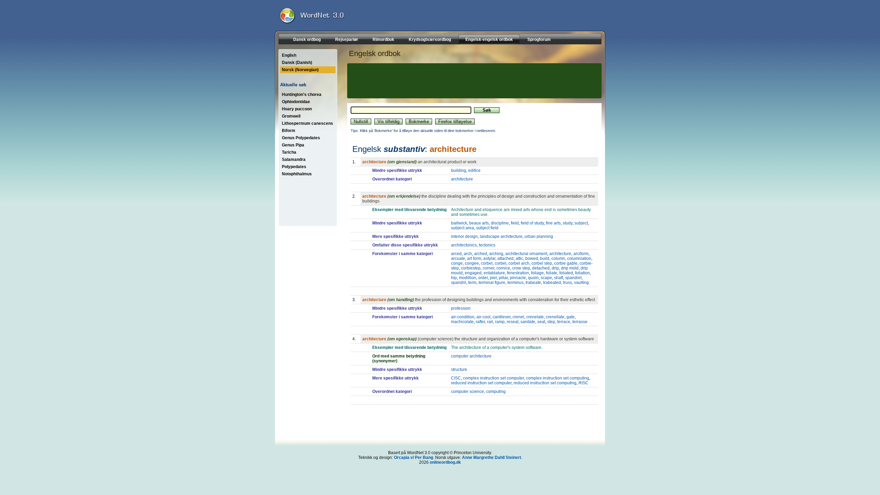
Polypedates (294, 166)
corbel (487, 263)
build (544, 258)
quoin (533, 277)
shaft (558, 277)
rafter (480, 321)
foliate (551, 273)
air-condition (462, 317)
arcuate (458, 258)
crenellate (555, 317)
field (515, 223)
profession (461, 308)
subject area (462, 228)
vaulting (581, 282)
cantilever (501, 317)
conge (457, 263)
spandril (458, 282)
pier (493, 277)
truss (567, 282)
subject (581, 223)
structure (459, 369)
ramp (500, 321)
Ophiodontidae (296, 101)
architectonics (464, 245)
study (567, 223)
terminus (515, 282)
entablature (494, 273)
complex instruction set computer (493, 378)
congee (472, 263)
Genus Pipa (293, 145)
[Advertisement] (473, 80)
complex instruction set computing (557, 378)
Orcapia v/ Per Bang (413, 457)
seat (541, 321)
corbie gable (566, 263)
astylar (489, 258)
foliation (582, 273)
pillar (503, 277)
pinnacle (518, 277)
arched (480, 253)
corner (488, 268)
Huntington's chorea (301, 94)
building (458, 170)
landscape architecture (501, 236)
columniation (579, 258)
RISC (583, 383)
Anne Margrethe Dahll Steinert (491, 457)
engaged (473, 273)
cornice (503, 268)
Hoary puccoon (297, 109)
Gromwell (291, 116)
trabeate (533, 282)
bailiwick (459, 223)
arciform (580, 253)
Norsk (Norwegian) (300, 69)
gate (570, 317)
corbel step (541, 263)
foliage (537, 273)
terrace (563, 321)
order (483, 277)
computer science (467, 391)
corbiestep (471, 268)
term (472, 282)
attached (505, 258)
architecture (462, 179)
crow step (521, 268)
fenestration (518, 273)
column (558, 258)
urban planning (539, 236)
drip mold (570, 268)
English (289, 55)
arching (496, 253)
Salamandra (294, 159)
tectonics (487, 245)
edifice (474, 170)
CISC (456, 378)
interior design (464, 236)
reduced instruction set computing (545, 383)
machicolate (462, 321)
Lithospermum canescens (307, 123)
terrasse (579, 321)
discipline (500, 223)
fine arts (553, 223)
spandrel (573, 277)
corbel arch (518, 263)
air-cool (483, 317)
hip (454, 277)
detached (541, 268)
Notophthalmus (297, 174)
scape (546, 277)
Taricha (289, 152)
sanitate (527, 321)
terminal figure (491, 282)
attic (519, 258)
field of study (532, 223)
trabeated (552, 282)
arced (456, 253)
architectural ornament (526, 253)
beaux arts (479, 223)
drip (555, 268)
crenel (518, 317)
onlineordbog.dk (445, 462)
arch (468, 253)
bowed (531, 258)
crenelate (535, 317)
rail (490, 321)
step (551, 321)
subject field (487, 228)
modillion (467, 277)
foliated (566, 273)
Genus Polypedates (301, 137)
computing (496, 391)
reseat (512, 321)
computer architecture (471, 356)
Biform (288, 130)
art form (474, 258)
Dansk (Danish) (297, 62)
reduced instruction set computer (481, 383)
